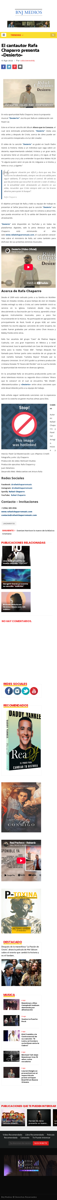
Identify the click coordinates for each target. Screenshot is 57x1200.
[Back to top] (50, 1193)
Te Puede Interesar (41, 1138)
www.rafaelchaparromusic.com (20, 234)
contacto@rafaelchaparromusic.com (19, 515)
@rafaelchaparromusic (21, 484)
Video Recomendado (12, 1135)
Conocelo (25, 1138)
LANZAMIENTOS (9, 523)
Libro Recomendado (34, 1135)
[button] (3, 35)
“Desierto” (14, 118)
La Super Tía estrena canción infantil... (13, 1122)
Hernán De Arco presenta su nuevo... (38, 1122)
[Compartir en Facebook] (3, 67)
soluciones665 (27, 60)
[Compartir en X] (9, 67)
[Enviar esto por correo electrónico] (20, 67)
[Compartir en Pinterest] (14, 67)
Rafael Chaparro (18, 495)
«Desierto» (26, 384)
